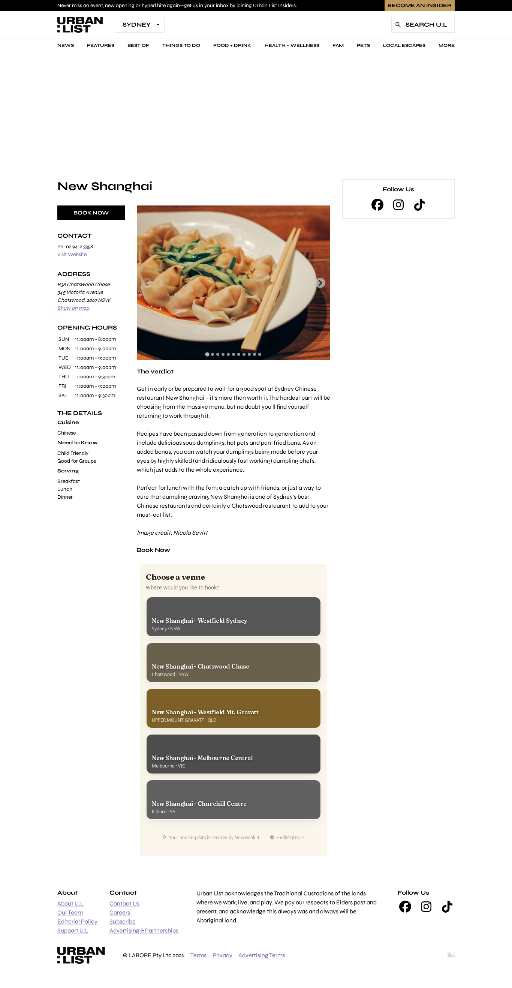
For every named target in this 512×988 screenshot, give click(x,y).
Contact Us (124, 903)
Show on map (73, 308)
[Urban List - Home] (80, 25)
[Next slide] (320, 283)
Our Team (70, 912)
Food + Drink (232, 45)
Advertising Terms (261, 955)
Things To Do (181, 45)
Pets (363, 45)
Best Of (138, 45)
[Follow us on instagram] (398, 204)
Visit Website (72, 254)
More (447, 45)
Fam (338, 45)
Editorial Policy (77, 921)
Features (100, 45)
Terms (198, 955)
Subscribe (122, 921)
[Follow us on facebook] (377, 204)
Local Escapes (404, 45)
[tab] (207, 354)
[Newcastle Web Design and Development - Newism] (451, 955)
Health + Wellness (292, 45)
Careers (119, 912)
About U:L (70, 903)
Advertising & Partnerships (143, 930)
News (65, 45)
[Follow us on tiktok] (419, 204)
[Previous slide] (147, 283)
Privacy (222, 955)
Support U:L (72, 930)
